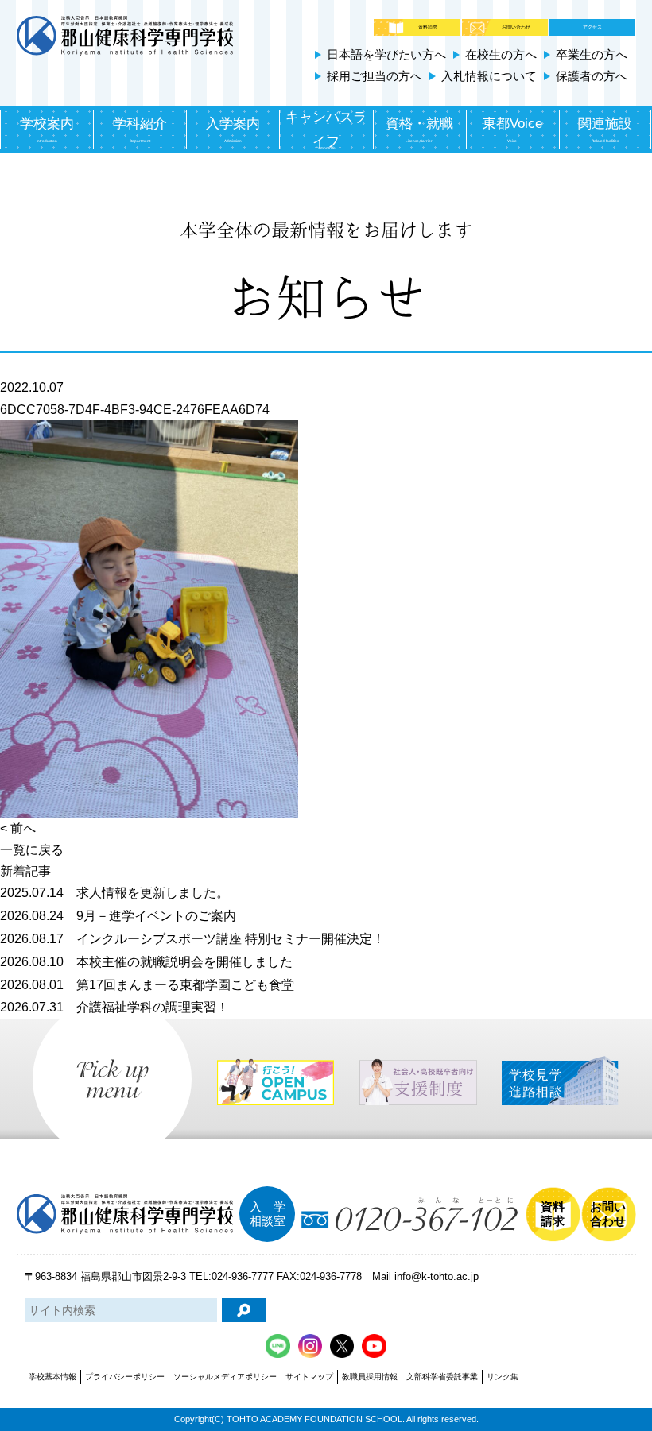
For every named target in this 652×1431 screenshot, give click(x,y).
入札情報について (489, 76)
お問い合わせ (516, 27)
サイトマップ (309, 1376)
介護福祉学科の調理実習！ (114, 1007)
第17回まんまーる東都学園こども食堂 (147, 985)
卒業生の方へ (591, 54)
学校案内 (47, 130)
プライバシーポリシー (125, 1376)
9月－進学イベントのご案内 (118, 915)
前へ (23, 828)
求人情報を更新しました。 (114, 892)
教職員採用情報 (370, 1376)
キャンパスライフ (326, 129)
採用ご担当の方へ (374, 76)
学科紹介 (140, 130)
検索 (244, 1310)
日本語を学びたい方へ (386, 54)
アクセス (592, 27)
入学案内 (233, 130)
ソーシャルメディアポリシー (225, 1376)
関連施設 (605, 130)
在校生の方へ (501, 54)
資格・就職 (419, 130)
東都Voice (512, 130)
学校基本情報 (52, 1376)
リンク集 (502, 1376)
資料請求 (427, 27)
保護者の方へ (591, 76)
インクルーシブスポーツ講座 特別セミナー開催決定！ (192, 939)
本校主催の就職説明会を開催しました (146, 962)
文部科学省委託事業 (442, 1376)
